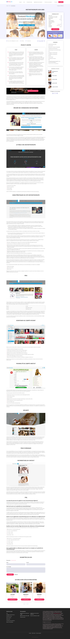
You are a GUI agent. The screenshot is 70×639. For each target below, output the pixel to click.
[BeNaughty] (50, 35)
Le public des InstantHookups (52, 48)
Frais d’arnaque (50, 57)
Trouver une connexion (48, 2)
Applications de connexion (38, 2)
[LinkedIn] (40, 41)
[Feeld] (49, 79)
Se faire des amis (22, 617)
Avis (24, 2)
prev (24, 604)
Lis (12, 597)
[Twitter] (42, 41)
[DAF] (49, 75)
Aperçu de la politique (9, 622)
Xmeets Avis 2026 (55, 86)
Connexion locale (29, 2)
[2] (12, 560)
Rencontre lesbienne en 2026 (34, 615)
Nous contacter (38, 633)
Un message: (8, 566)
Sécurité (49, 55)
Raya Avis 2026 (54, 83)
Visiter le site (55, 29)
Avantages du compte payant (52, 52)
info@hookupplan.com (57, 613)
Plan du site (33, 633)
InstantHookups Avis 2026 (52, 44)
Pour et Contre (50, 45)
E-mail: (27, 562)
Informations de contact (52, 58)
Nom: (7, 562)
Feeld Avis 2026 (54, 79)
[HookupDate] (49, 71)
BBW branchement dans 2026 (24, 615)
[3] (13, 560)
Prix (49, 51)
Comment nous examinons (10, 620)
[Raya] (49, 83)
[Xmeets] (49, 86)
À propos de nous (9, 616)
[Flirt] (55, 35)
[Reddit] (53, 93)
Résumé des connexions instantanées (54, 47)
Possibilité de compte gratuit (52, 54)
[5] (15, 560)
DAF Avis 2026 (54, 75)
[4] (14, 560)
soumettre (10, 574)
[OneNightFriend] (60, 35)
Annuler (16, 574)
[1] (11, 560)
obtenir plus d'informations (33, 90)
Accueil (20, 2)
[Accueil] (10, 1)
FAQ (49, 59)
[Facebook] (38, 41)
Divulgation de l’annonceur (10, 614)
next (27, 604)
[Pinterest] (44, 41)
